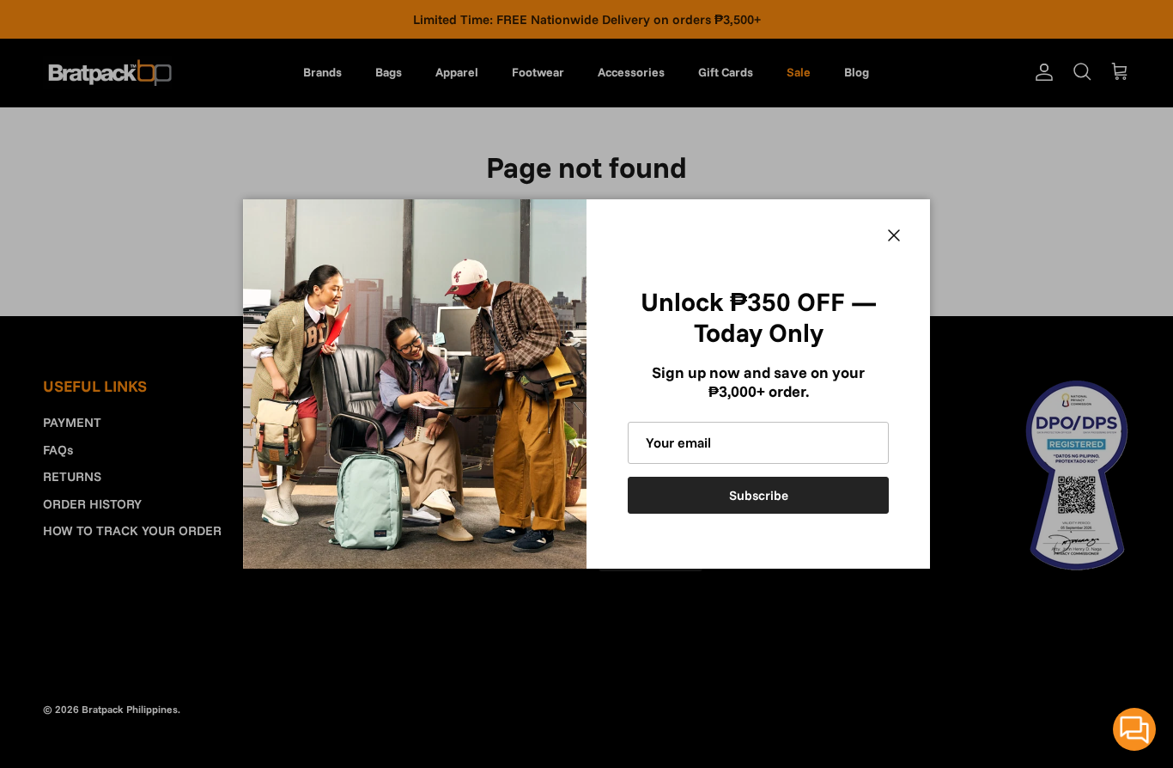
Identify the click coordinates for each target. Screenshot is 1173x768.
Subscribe (758, 495)
